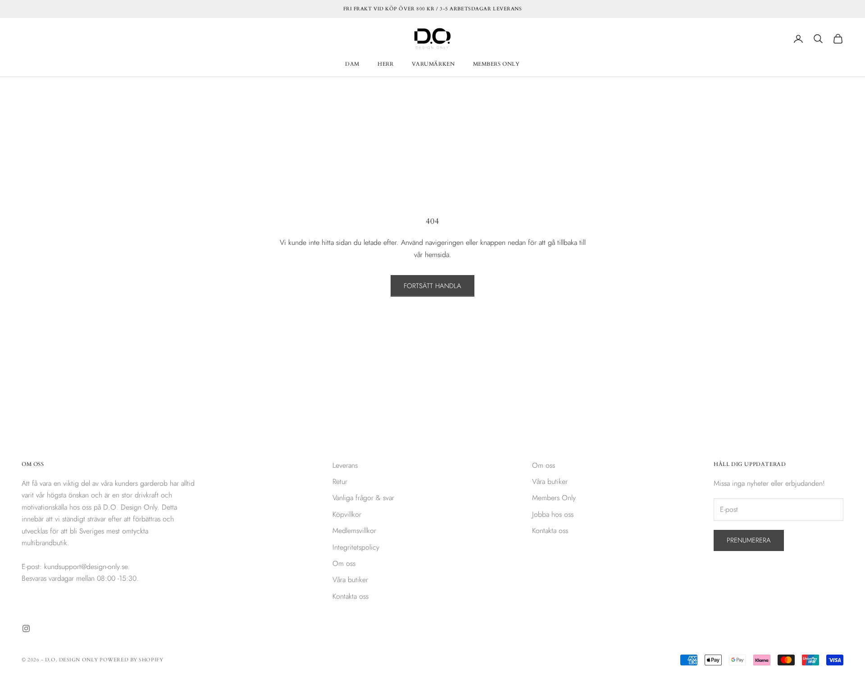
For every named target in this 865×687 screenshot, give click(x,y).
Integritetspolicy (355, 547)
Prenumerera (749, 540)
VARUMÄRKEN (433, 64)
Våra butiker (350, 579)
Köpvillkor (346, 514)
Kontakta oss (350, 596)
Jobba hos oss (553, 514)
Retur (339, 481)
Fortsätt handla (432, 286)
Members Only (554, 498)
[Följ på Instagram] (26, 628)
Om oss (343, 563)
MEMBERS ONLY (496, 64)
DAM (352, 64)
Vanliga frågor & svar (363, 498)
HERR (385, 64)
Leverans (345, 465)
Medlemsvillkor (354, 530)
